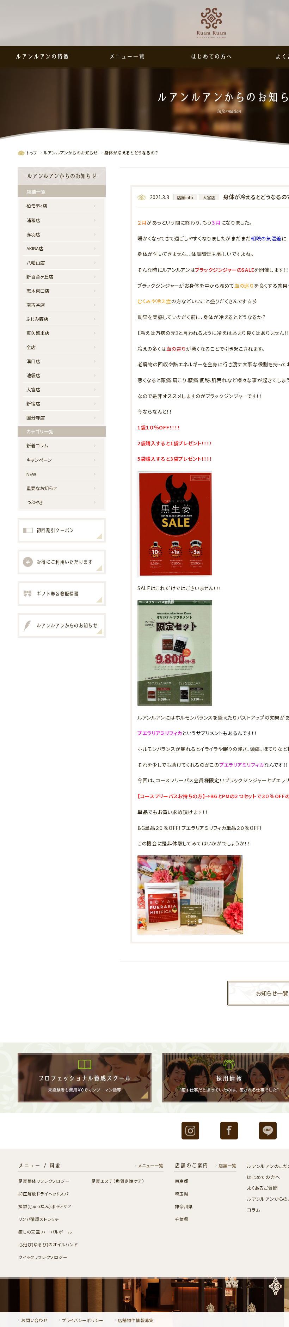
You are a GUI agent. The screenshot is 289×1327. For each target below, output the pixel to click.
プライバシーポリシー (83, 1320)
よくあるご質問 (262, 1188)
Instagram (190, 1130)
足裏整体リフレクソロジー (44, 1181)
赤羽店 (33, 234)
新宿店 (33, 403)
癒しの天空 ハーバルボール (45, 1232)
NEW (31, 474)
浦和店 (33, 220)
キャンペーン (39, 460)
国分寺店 (35, 417)
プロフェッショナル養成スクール (85, 1077)
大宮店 (209, 197)
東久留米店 (37, 333)
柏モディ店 (36, 205)
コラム (253, 1209)
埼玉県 (181, 1194)
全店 (31, 347)
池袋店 (33, 375)
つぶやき (34, 502)
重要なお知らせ (42, 488)
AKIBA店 (34, 248)
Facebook (229, 1130)
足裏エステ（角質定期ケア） (117, 1181)
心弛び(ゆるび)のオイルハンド (48, 1244)
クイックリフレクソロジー (43, 1257)
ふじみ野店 (37, 319)
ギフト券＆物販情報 (57, 593)
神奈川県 (184, 1206)
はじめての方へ (211, 56)
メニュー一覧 (127, 56)
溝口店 (33, 361)
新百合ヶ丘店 (39, 276)
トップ (31, 152)
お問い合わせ (34, 1320)
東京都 (181, 1181)
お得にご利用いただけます (64, 561)
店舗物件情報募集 (136, 1320)
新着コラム (37, 445)
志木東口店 (37, 290)
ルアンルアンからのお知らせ (71, 152)
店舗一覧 (227, 1165)
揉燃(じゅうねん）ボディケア (45, 1206)
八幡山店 (35, 262)
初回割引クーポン (55, 530)
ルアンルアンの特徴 (42, 56)
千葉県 (181, 1219)
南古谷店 (35, 304)
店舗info (185, 197)
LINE (268, 1130)
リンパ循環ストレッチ (38, 1219)
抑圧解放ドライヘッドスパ (43, 1194)
